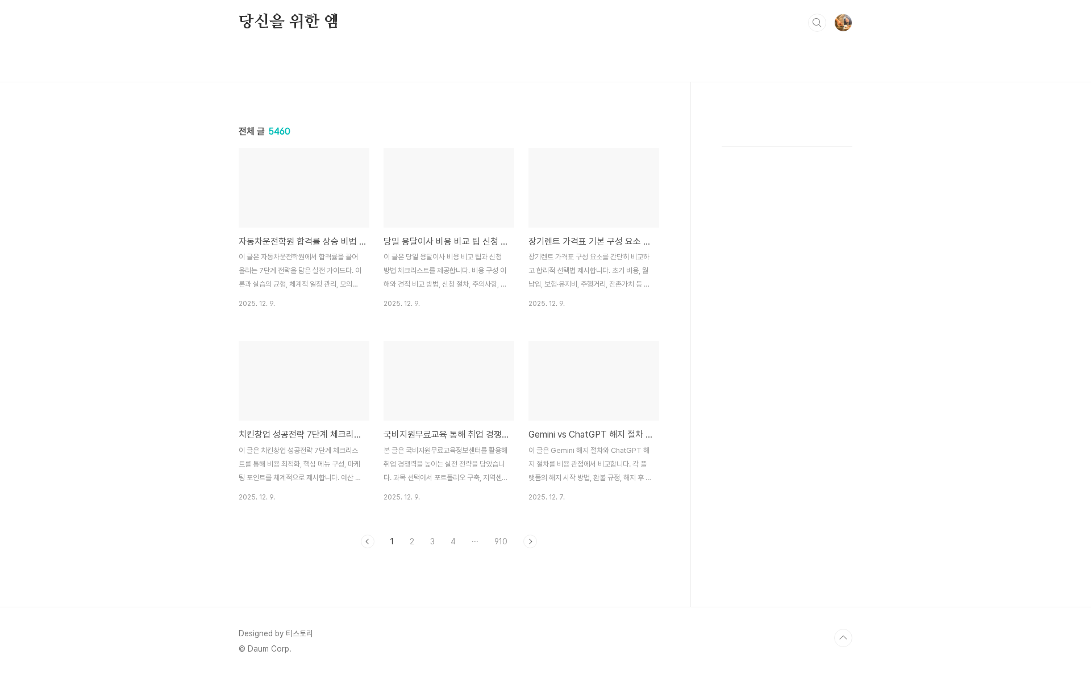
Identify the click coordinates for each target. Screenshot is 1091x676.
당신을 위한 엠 (289, 22)
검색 (817, 22)
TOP (843, 638)
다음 (530, 541)
